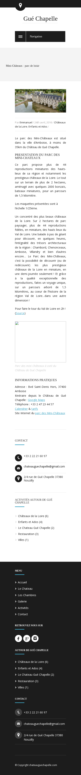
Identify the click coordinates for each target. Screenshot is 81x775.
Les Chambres (27, 595)
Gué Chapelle (40, 18)
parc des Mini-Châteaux (50, 413)
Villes (21, 540)
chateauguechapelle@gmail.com (44, 466)
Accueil (22, 582)
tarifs (34, 409)
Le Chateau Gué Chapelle (34, 528)
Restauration (26, 534)
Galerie (22, 601)
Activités (23, 608)
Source (20, 313)
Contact (23, 614)
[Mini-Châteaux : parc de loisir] (40, 116)
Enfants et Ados (38, 126)
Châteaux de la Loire (31, 516)
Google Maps (36, 400)
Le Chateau (25, 588)
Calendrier (21, 409)
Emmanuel (26, 122)
